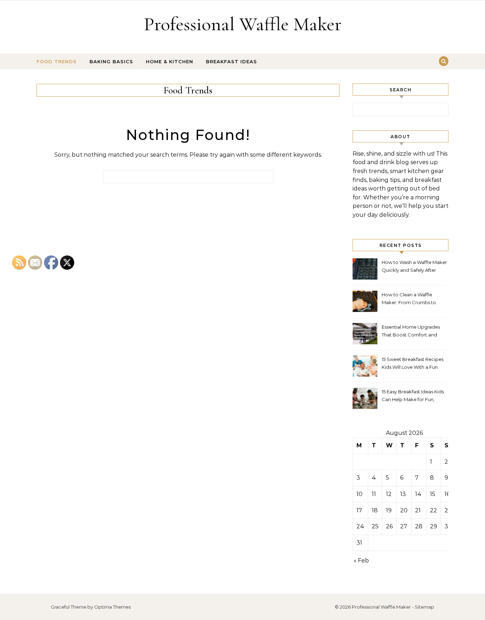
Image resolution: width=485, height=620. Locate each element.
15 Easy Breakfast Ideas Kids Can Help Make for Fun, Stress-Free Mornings (413, 396)
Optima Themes (112, 607)
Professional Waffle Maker (243, 24)
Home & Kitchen (169, 61)
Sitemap (424, 607)
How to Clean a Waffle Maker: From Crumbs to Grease (409, 299)
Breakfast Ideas (231, 61)
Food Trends (57, 61)
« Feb (361, 560)
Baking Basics (111, 61)
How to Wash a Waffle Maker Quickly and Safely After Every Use (414, 267)
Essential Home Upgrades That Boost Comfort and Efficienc (411, 331)
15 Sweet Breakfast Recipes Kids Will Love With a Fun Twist (412, 364)
